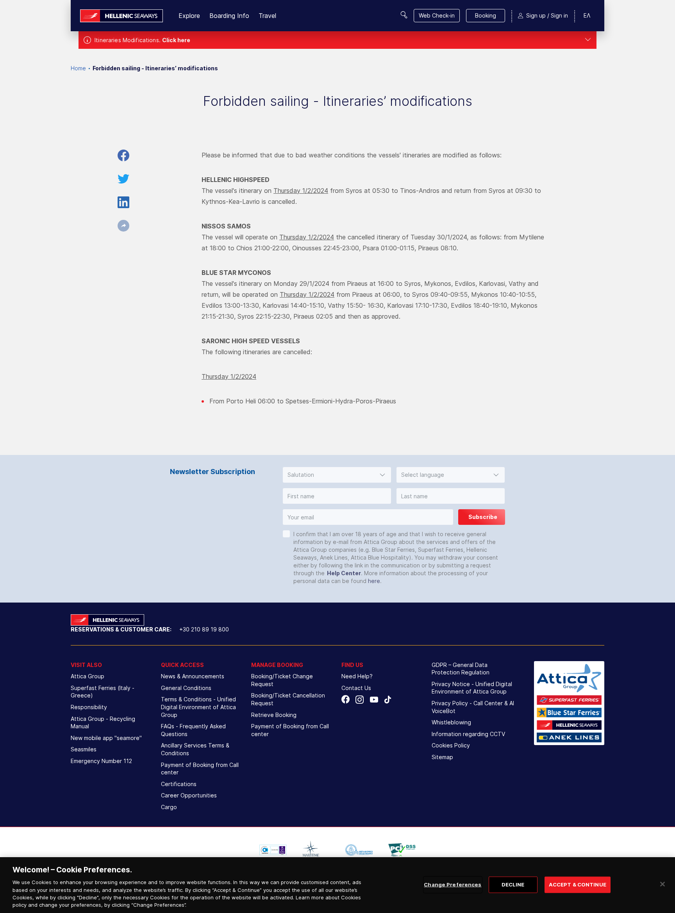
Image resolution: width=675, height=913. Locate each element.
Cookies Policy (451, 745)
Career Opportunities (189, 795)
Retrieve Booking (273, 714)
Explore (189, 16)
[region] (337, 885)
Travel (267, 16)
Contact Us (356, 688)
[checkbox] (286, 533)
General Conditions (186, 688)
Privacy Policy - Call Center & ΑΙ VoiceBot (473, 707)
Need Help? (357, 676)
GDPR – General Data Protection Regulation (460, 669)
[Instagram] (359, 699)
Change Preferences (452, 884)
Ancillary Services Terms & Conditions (195, 749)
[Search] (403, 14)
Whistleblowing (451, 722)
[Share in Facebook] (123, 155)
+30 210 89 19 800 (204, 629)
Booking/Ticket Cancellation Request (288, 699)
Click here (176, 40)
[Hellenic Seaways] (121, 15)
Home (78, 68)
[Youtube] (374, 699)
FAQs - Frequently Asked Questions (193, 730)
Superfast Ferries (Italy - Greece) (102, 692)
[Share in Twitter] (123, 179)
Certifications (178, 784)
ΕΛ (587, 15)
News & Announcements (192, 676)
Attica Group (87, 676)
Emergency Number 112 (101, 761)
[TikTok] (388, 699)
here (374, 581)
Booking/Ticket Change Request (282, 680)
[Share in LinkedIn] (123, 202)
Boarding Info (229, 16)
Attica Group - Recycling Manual (103, 722)
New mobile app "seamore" (106, 738)
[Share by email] (123, 226)
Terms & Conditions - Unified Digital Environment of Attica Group (198, 707)
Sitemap (442, 757)
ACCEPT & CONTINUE (577, 884)
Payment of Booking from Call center (200, 768)
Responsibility (89, 707)
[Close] (662, 884)
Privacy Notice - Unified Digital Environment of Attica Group (472, 688)
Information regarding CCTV (468, 734)
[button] (337, 475)
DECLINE (513, 884)
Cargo (169, 807)
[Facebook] (345, 699)
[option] (273, 850)
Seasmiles (83, 749)
